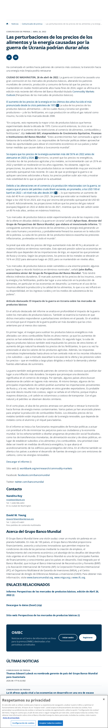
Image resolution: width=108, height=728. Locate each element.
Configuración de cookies (23, 723)
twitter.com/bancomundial (29, 481)
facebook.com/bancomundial (34, 475)
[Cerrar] (104, 699)
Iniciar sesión (67, 637)
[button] (15, 57)
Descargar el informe (17, 461)
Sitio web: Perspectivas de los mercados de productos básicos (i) (43, 615)
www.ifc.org (78, 577)
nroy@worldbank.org (15, 499)
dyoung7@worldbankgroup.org (20, 519)
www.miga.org (62, 577)
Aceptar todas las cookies (50, 723)
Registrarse (87, 637)
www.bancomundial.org (40, 577)
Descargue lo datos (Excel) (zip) (24, 605)
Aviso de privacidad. (11, 718)
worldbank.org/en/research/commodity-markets (46, 468)
